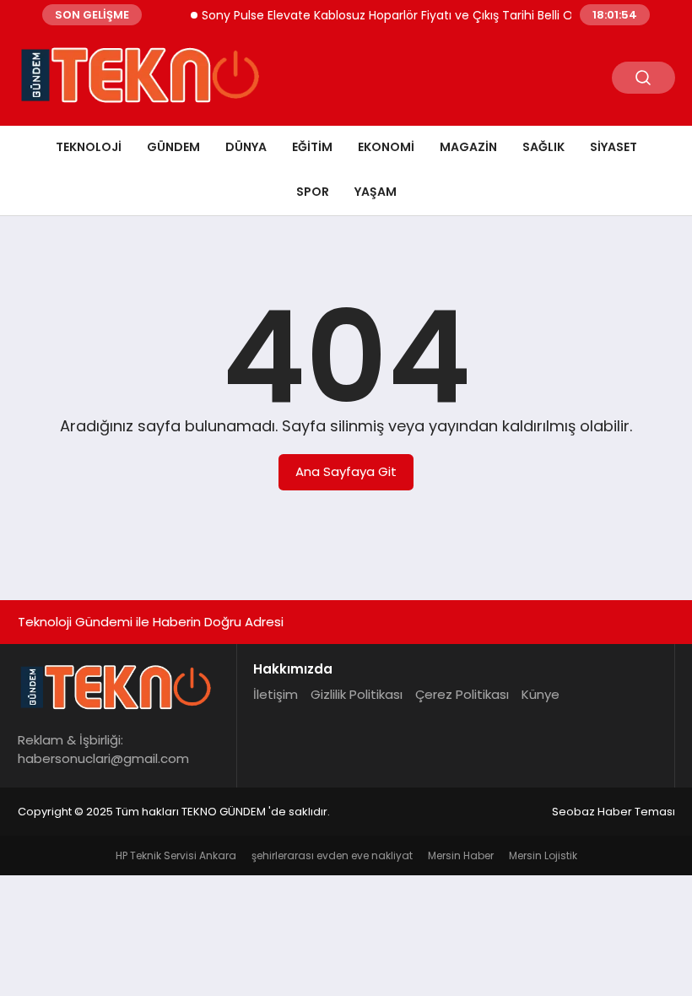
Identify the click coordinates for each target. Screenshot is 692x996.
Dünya (246, 146)
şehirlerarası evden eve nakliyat (332, 855)
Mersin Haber (461, 855)
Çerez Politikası (462, 694)
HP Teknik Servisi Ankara (176, 855)
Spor (312, 191)
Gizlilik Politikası (357, 694)
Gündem (173, 146)
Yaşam (375, 191)
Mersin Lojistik (543, 855)
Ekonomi (386, 146)
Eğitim (312, 146)
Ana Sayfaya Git (346, 471)
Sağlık (543, 146)
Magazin (468, 146)
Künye (541, 694)
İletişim (275, 694)
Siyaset (613, 146)
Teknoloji (89, 146)
